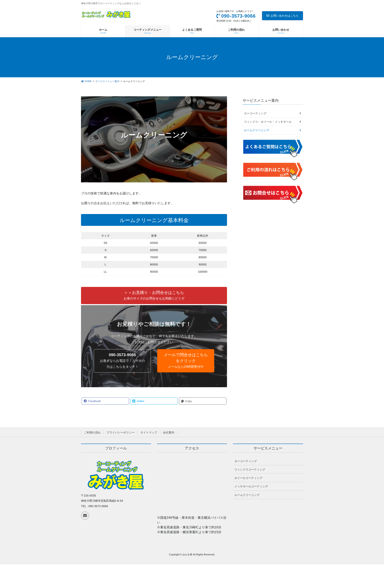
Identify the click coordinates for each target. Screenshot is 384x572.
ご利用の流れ (92, 432)
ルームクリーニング (256, 130)
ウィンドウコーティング (249, 469)
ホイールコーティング (248, 478)
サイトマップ (148, 432)
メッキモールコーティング (251, 486)
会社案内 (168, 432)
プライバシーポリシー (121, 432)
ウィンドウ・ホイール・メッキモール (268, 121)
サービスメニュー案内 (261, 101)
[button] (154, 295)
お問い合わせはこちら (285, 15)
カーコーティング (255, 113)
